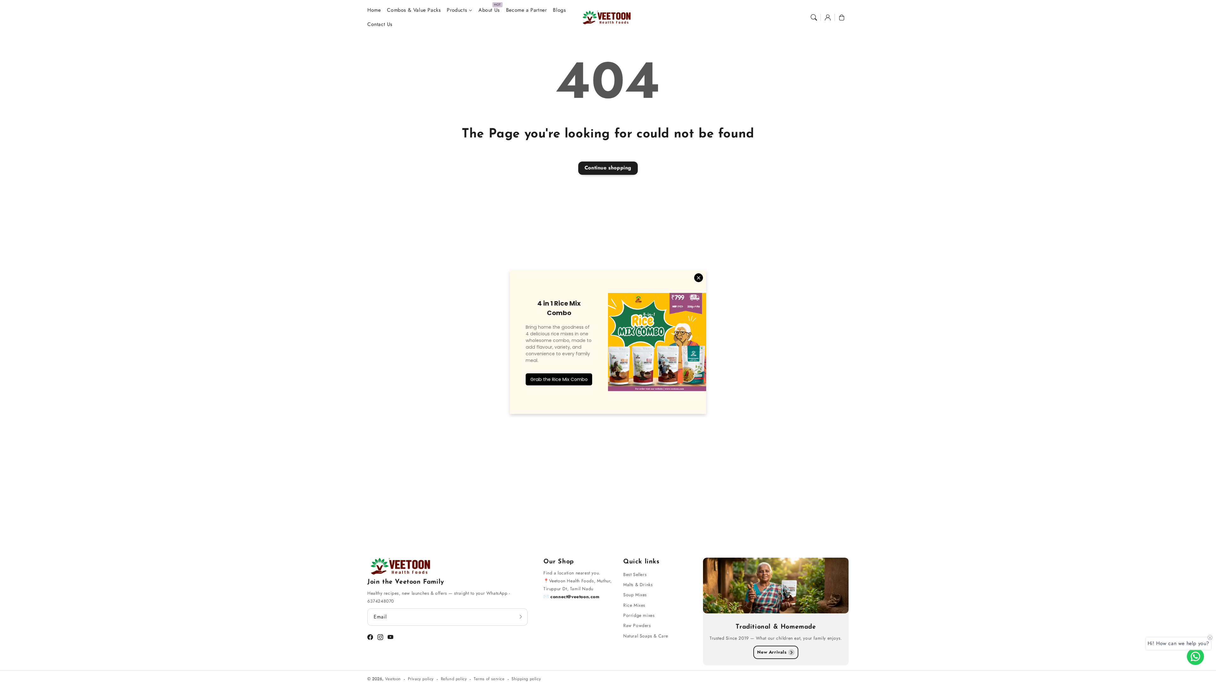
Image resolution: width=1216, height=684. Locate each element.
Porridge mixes (639, 615)
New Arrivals (771, 652)
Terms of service (489, 679)
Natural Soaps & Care (645, 636)
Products (457, 10)
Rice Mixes (634, 605)
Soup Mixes (635, 595)
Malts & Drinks (638, 584)
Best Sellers (635, 574)
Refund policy (454, 679)
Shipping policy (526, 679)
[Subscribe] (521, 616)
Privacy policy (421, 679)
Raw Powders (637, 625)
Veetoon (393, 679)
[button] (814, 17)
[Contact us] (1195, 656)
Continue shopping (608, 167)
